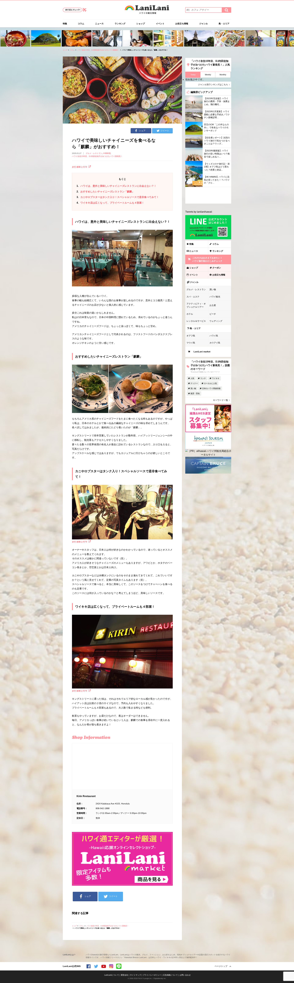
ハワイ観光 (214, 296)
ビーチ (212, 314)
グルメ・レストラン (94, 153)
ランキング (120, 23)
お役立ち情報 (181, 23)
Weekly (208, 75)
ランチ (203, 378)
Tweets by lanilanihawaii (198, 211)
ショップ (140, 23)
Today (193, 75)
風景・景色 (195, 393)
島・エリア (224, 23)
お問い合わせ (185, 975)
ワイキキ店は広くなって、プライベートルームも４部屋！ (110, 202)
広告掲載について (170, 975)
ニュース (99, 23)
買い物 (212, 289)
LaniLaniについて (111, 975)
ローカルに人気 (210, 383)
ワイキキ (215, 378)
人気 (192, 378)
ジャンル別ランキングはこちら (213, 84)
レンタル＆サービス (196, 321)
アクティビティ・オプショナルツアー (196, 305)
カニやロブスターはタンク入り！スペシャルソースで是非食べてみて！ (118, 197)
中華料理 (107, 153)
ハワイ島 (213, 335)
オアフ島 (191, 335)
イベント (160, 23)
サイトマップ (135, 975)
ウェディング (215, 321)
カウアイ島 (214, 342)
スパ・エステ (193, 296)
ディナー (194, 383)
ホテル (190, 314)
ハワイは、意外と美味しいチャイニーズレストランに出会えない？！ (116, 186)
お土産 (212, 305)
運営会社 (124, 975)
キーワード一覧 (220, 400)
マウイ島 (191, 342)
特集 (65, 23)
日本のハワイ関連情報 (211, 388)
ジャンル (203, 23)
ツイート (164, 130)
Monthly (223, 75)
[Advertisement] (208, 195)
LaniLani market (202, 351)
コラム (81, 23)
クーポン (216, 267)
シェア (142, 130)
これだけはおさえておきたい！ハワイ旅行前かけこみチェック (207, 259)
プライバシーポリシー (152, 975)
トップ (65, 50)
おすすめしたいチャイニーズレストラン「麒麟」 (105, 191)
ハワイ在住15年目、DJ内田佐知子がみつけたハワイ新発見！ (98, 50)
